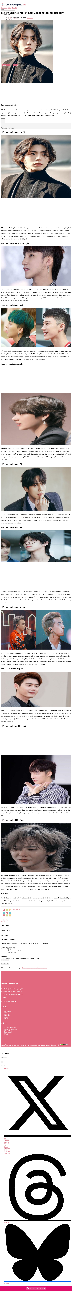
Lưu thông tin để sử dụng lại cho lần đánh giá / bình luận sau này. (21, 958)
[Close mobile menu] (1, 11)
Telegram (6, 1140)
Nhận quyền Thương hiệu (10, 1029)
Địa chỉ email (4, 949)
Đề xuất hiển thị (8, 1030)
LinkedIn (6, 1143)
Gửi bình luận (4, 960)
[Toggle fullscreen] (5, 1057)
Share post (30, 18)
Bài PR (6, 1034)
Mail (5, 1150)
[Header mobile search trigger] (1, 70)
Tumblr (6, 1145)
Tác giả (6, 1017)
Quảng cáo (6, 1014)
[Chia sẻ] (3, 1057)
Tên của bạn (4, 947)
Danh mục (7, 14)
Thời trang (11, 19)
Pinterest (6, 1142)
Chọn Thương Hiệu (21, 1045)
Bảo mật (35, 1045)
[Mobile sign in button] (1, 67)
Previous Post (4, 920)
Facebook (7, 1068)
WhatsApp (7, 1139)
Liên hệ (6, 1018)
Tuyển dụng (7, 1015)
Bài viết (14, 8)
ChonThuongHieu (6, 8)
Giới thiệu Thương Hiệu (10, 1027)
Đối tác (6, 1012)
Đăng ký (15, 65)
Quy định (29, 1045)
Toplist (6, 1033)
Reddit (6, 1147)
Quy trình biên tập (42, 1045)
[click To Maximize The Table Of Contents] (3, 120)
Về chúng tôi (7, 1011)
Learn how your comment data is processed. (34, 968)
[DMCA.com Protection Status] (64, 1045)
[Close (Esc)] (1, 1057)
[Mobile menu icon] (36, 1)
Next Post (3, 921)
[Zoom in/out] (6, 1057)
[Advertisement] (36, 212)
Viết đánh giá (4, 956)
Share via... (7, 1153)
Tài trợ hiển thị (8, 1032)
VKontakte (7, 1148)
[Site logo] (14, 6)
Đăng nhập (6, 65)
